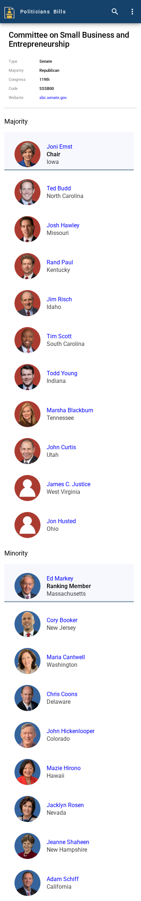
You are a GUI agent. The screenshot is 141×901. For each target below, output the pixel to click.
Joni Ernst (59, 146)
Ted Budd (59, 188)
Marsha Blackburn (70, 410)
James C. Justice (68, 484)
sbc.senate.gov (53, 97)
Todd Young (62, 373)
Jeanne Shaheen (68, 842)
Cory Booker (62, 620)
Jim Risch (59, 299)
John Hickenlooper (70, 731)
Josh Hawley (63, 225)
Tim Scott (59, 336)
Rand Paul (60, 262)
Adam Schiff (63, 879)
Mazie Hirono (64, 768)
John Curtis (61, 447)
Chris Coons (62, 694)
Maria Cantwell (66, 657)
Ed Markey (60, 578)
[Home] (9, 11)
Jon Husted (61, 521)
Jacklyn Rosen (65, 805)
